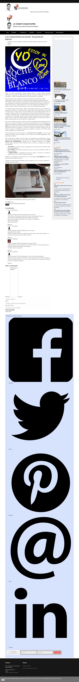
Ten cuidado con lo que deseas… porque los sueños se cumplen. (62, 211)
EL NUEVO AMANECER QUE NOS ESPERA (62, 139)
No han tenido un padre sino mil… (62, 89)
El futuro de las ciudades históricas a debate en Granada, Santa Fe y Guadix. (62, 126)
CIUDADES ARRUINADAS (60, 113)
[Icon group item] (2, 1)
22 (57, 155)
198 (55, 184)
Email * (7, 301)
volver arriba (8, 311)
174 (55, 209)
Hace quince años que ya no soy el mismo (63, 186)
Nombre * (20, 296)
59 (58, 148)
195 (55, 193)
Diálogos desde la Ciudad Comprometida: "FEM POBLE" (61, 157)
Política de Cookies (26, 665)
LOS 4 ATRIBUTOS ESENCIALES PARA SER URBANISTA (62, 171)
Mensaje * (7, 296)
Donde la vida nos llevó (60, 202)
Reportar (10, 224)
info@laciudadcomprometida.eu (11, 672)
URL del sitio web (9, 305)
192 (55, 201)
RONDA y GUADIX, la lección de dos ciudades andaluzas (62, 195)
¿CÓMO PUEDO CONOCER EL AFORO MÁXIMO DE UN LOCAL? (62, 150)
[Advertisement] (63, 60)
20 (57, 169)
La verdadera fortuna (59, 101)
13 (57, 162)
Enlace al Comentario (13, 210)
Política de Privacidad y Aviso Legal (30, 668)
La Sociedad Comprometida (18, 203)
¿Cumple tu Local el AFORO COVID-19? (61, 164)
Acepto (3, 680)
